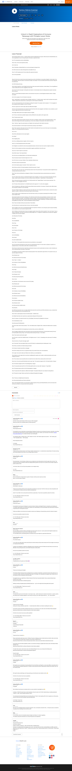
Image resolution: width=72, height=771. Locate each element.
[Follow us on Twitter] (49, 755)
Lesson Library (18, 748)
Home (17, 746)
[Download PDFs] (39, 15)
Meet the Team (29, 749)
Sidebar (58, 4)
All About (31, 18)
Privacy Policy (47, 768)
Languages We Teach (30, 755)
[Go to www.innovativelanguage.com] (36, 766)
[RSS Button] (12, 395)
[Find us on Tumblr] (49, 757)
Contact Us (39, 756)
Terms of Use (52, 768)
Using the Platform (41, 752)
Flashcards (17, 749)
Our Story (28, 748)
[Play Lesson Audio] (14, 11)
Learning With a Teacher (42, 755)
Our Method (29, 746)
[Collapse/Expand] (36, 393)
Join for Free (36, 43)
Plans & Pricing (29, 752)
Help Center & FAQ (41, 746)
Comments (32, 23)
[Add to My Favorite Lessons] (32, 15)
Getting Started (40, 748)
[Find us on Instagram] (51, 757)
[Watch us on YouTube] (51, 755)
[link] (48, 5)
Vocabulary (21, 1)
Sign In (62, 1)
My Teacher (27, 1)
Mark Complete (23, 15)
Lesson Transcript (24, 23)
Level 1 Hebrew (26, 18)
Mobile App (17, 756)
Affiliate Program (29, 759)
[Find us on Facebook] (53, 755)
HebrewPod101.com (42, 768)
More (32, 1)
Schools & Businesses (30, 756)
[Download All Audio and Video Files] (42, 15)
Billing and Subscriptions (42, 749)
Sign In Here (39, 46)
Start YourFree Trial (68, 2)
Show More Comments (17, 734)
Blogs (28, 758)
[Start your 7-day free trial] (52, 748)
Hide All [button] (15, 387)
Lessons (15, 1)
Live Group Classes (19, 752)
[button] (59, 2)
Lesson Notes (16, 23)
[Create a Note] (36, 15)
